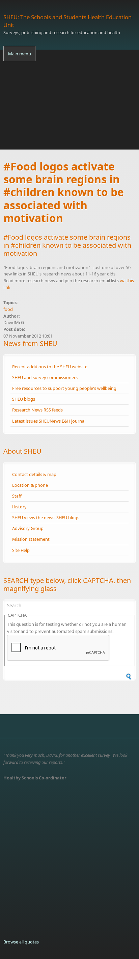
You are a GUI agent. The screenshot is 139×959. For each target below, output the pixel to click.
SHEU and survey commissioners (45, 377)
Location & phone (30, 485)
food (8, 309)
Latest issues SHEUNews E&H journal (48, 421)
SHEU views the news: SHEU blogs (45, 517)
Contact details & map (34, 474)
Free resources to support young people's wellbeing (64, 388)
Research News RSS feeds (37, 410)
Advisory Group (28, 528)
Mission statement (31, 539)
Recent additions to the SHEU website (49, 367)
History (19, 507)
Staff (17, 496)
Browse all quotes (21, 942)
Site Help (21, 550)
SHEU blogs (23, 399)
